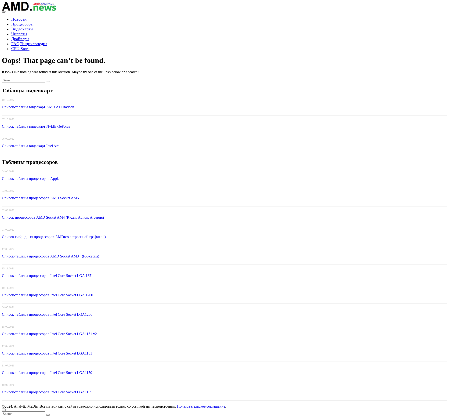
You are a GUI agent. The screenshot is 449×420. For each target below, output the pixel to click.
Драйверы (20, 38)
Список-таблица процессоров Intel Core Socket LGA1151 (47, 353)
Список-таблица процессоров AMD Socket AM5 (40, 198)
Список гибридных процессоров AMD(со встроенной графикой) (54, 237)
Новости (19, 19)
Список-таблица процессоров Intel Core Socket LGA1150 (47, 373)
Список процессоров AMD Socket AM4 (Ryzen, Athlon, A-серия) (53, 217)
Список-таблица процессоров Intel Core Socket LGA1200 (47, 314)
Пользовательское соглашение (201, 406)
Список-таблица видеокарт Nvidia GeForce (36, 126)
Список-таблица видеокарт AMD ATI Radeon (38, 107)
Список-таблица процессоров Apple (30, 179)
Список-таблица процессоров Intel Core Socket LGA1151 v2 (49, 334)
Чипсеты (19, 34)
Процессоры (22, 24)
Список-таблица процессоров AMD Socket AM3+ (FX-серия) (50, 256)
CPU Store (20, 48)
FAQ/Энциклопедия (29, 43)
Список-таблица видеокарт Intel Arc (30, 146)
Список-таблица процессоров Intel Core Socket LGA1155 (47, 392)
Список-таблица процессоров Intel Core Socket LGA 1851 (47, 276)
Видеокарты (22, 29)
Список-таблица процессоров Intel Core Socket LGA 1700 (47, 295)
